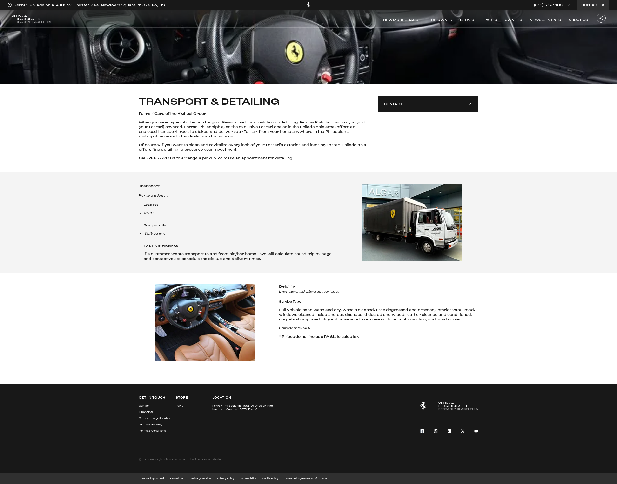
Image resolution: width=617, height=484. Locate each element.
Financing (146, 412)
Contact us (593, 5)
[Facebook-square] (422, 431)
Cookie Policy (270, 478)
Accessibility (248, 478)
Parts (179, 405)
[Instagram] (436, 431)
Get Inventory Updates (154, 418)
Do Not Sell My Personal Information (306, 478)
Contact (144, 405)
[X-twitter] (463, 431)
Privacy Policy (225, 478)
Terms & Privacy (150, 424)
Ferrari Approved (153, 478)
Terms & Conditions (152, 430)
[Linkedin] (449, 431)
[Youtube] (476, 431)
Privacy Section (201, 478)
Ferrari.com (177, 478)
